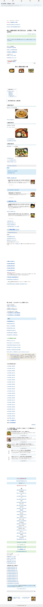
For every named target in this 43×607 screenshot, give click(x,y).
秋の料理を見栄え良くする (11, 238)
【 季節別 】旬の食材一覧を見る (21, 514)
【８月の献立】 (18, 508)
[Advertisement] (21, 13)
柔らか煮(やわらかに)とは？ (14, 354)
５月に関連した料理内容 (11, 384)
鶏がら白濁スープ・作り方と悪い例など (14, 342)
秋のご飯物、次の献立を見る (12, 165)
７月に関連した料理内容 (11, 393)
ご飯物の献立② (10, 93)
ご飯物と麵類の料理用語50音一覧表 (13, 581)
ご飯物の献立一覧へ (12, 201)
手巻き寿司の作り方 (10, 158)
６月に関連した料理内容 (11, 388)
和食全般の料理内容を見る (12, 232)
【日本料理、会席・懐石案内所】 (21, 520)
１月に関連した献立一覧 (11, 368)
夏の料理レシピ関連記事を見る (12, 309)
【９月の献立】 (18, 511)
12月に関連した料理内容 (11, 415)
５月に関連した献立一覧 (11, 386)
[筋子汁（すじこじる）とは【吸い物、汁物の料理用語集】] (9, 452)
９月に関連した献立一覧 (11, 404)
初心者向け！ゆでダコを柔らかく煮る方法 (14, 347)
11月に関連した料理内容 (11, 411)
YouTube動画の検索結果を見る (21, 551)
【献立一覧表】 (24, 508)
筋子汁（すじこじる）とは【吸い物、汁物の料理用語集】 (21, 450)
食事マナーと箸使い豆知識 (12, 558)
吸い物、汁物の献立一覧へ (11, 211)
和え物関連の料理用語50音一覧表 (13, 573)
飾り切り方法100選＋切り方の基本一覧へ (14, 24)
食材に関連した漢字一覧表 (12, 561)
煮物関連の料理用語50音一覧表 (12, 570)
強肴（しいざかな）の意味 (12, 55)
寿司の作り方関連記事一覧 (11, 224)
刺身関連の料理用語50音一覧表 (12, 568)
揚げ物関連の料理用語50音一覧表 (13, 576)
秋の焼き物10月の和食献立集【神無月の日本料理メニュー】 (21, 437)
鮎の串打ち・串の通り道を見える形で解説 (14, 349)
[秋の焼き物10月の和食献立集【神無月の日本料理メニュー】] (9, 439)
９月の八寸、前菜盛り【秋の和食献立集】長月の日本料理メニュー (22, 444)
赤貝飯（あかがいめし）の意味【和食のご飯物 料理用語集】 (21, 456)
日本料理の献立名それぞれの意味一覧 (13, 583)
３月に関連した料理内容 (11, 375)
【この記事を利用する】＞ (23, 435)
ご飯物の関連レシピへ (14, 229)
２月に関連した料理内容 (11, 370)
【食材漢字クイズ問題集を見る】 (21, 523)
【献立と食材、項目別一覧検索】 (21, 505)
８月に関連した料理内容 (11, 397)
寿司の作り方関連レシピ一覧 (11, 161)
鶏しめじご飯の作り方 (10, 119)
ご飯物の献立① (10, 92)
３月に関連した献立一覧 (11, 377)
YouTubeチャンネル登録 (21, 542)
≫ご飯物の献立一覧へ (11, 95)
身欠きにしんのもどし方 (11, 340)
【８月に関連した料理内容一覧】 (21, 496)
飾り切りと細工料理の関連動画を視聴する (14, 26)
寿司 (9, 146)
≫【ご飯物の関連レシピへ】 (12, 96)
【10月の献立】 (24, 511)
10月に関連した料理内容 (11, 406)
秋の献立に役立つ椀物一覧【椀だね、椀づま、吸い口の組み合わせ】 (18, 213)
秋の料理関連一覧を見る (11, 236)
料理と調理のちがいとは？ (12, 559)
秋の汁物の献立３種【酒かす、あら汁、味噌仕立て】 (20, 431)
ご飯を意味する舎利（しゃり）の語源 (13, 226)
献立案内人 (34, 424)
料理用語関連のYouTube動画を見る (13, 279)
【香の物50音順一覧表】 (11, 172)
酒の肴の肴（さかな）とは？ (12, 57)
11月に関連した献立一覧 (11, 413)
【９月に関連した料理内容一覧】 (21, 499)
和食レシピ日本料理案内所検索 (12, 49)
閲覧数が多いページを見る (12, 556)
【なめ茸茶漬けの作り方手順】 (11, 140)
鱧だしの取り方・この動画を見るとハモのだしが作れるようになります (18, 351)
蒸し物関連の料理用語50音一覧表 (13, 575)
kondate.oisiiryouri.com (11, 197)
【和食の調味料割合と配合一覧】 (21, 539)
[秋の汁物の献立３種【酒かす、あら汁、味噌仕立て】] (9, 433)
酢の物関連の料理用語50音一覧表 (13, 578)
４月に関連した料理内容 (11, 379)
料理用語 (10, 273)
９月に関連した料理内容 (11, 402)
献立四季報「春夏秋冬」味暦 (7, 3)
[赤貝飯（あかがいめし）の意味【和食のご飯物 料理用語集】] (9, 458)
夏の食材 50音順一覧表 (11, 323)
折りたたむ (14, 89)
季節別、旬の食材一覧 (12, 177)
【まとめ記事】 (29, 585)
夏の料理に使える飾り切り (12, 330)
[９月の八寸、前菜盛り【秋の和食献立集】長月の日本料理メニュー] (9, 446)
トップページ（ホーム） (11, 585)
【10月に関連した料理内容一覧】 (21, 502)
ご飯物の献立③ (10, 94)
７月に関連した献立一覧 (11, 395)
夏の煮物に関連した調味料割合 (12, 332)
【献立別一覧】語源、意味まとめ (21, 517)
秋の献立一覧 (18, 243)
